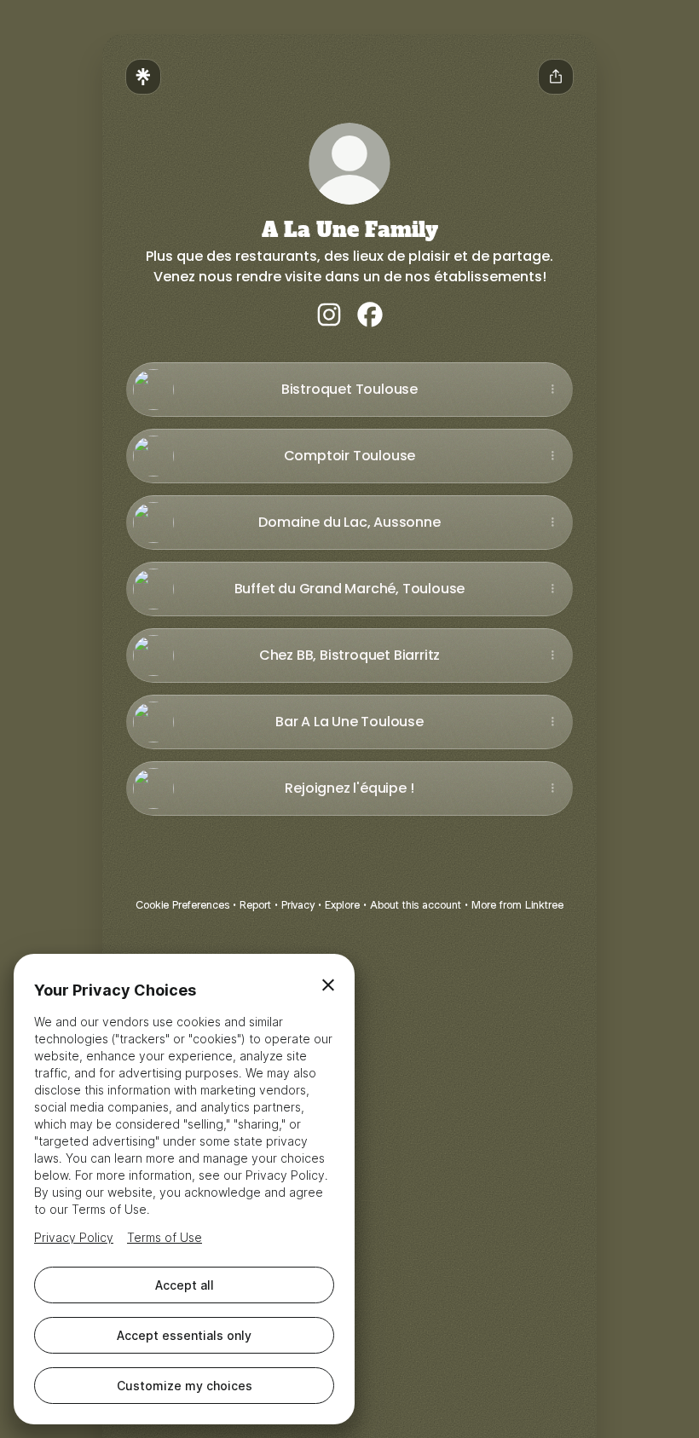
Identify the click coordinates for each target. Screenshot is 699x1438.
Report (255, 905)
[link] (329, 314)
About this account (415, 905)
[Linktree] (143, 77)
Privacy (298, 905)
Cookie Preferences (182, 905)
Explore (342, 905)
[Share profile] (556, 77)
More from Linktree (517, 905)
